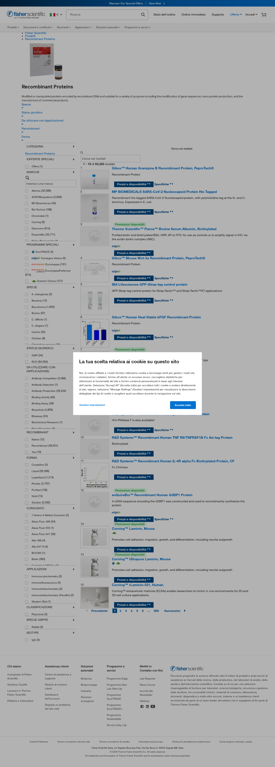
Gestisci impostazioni (92, 405)
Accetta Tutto (183, 405)
